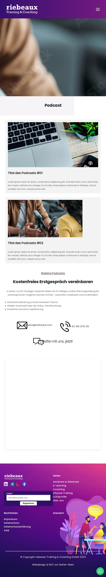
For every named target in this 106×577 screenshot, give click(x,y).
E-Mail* (9, 493)
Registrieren (28, 503)
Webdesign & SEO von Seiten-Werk (53, 564)
